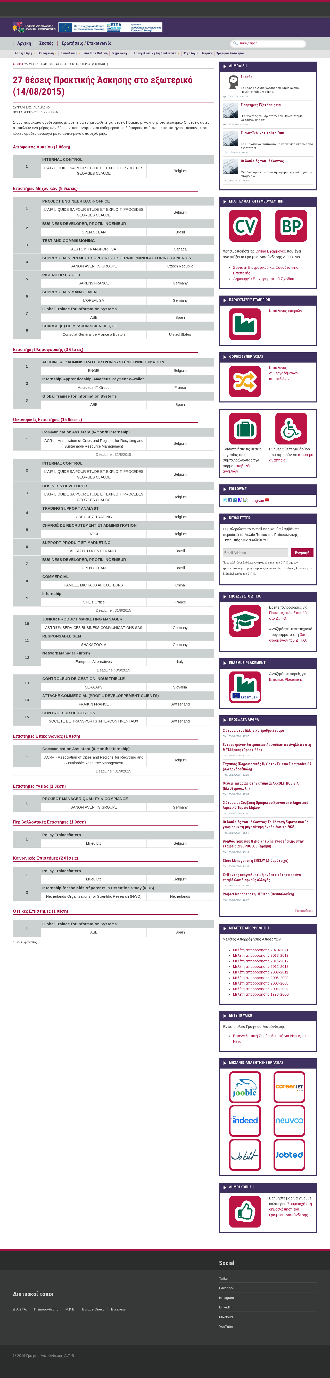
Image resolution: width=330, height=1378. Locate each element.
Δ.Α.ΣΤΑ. (20, 1309)
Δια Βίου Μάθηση (96, 53)
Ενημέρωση (119, 53)
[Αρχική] (87, 31)
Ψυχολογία (190, 53)
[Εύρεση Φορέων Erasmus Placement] (245, 702)
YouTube (226, 1327)
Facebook (226, 1288)
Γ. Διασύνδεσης (46, 1309)
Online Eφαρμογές (270, 251)
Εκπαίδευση (69, 53)
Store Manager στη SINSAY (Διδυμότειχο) (255, 861)
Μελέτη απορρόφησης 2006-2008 (260, 978)
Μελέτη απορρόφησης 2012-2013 (260, 966)
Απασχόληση (23, 53)
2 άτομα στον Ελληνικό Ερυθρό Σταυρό (253, 730)
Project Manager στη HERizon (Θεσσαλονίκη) (258, 894)
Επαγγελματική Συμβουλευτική (155, 53)
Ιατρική (207, 53)
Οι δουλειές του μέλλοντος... (264, 161)
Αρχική (24, 43)
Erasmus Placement (285, 679)
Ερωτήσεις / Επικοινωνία (86, 43)
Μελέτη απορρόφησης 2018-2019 (260, 955)
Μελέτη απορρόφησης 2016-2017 (260, 961)
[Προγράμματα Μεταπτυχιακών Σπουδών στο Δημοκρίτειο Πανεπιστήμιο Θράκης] (245, 636)
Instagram (226, 1298)
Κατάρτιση (46, 53)
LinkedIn (225, 1307)
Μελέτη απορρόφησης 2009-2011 (260, 972)
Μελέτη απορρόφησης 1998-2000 (260, 994)
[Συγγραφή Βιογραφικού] (245, 241)
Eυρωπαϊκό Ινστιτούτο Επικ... (264, 133)
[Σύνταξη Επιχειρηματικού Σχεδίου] (291, 241)
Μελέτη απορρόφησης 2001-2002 (260, 989)
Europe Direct (93, 1309)
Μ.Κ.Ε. (70, 1309)
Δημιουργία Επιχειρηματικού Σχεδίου (263, 279)
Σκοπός (46, 43)
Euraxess (118, 1309)
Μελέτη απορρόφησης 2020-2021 (260, 950)
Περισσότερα (304, 911)
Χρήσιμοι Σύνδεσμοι (230, 53)
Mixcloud (226, 1317)
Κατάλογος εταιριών (285, 311)
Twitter (223, 1278)
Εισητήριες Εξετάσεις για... (262, 105)
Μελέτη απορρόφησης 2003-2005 (260, 983)
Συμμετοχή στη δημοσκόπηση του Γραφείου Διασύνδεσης (290, 1209)
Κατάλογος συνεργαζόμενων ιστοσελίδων (283, 373)
